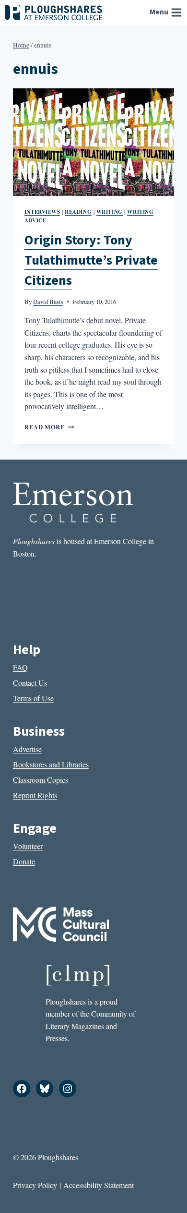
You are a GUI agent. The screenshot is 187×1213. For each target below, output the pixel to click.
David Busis (48, 301)
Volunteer (28, 846)
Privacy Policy (35, 1185)
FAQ (20, 667)
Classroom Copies (40, 780)
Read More (49, 427)
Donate (24, 861)
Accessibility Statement (98, 1185)
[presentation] (93, 142)
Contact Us (30, 683)
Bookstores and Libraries (51, 764)
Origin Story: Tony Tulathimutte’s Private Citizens (91, 260)
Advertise (27, 749)
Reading (78, 211)
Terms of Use (33, 698)
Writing (109, 211)
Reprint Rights (35, 795)
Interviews (42, 211)
